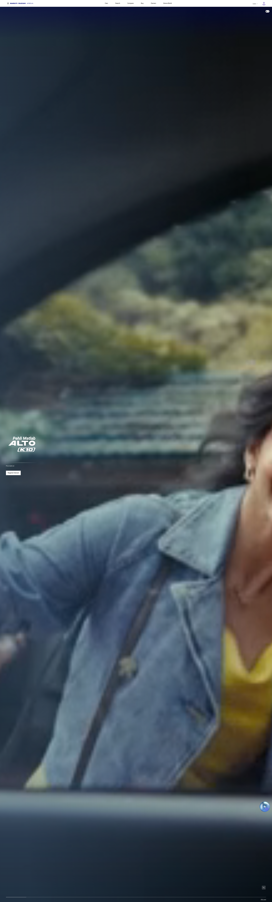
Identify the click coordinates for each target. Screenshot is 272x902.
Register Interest (13, 473)
